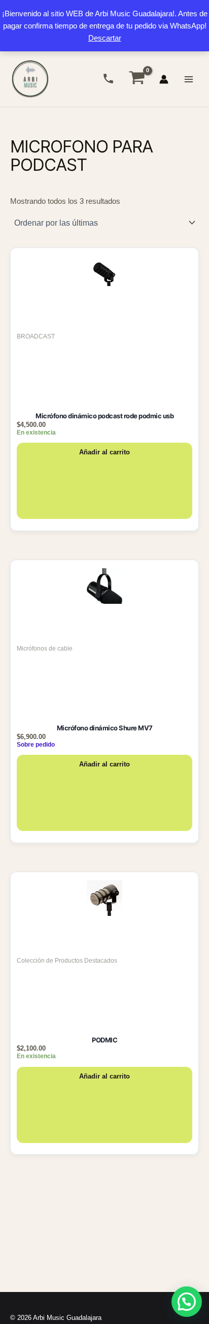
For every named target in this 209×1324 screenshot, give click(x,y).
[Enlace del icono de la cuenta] (163, 79)
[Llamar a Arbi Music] (108, 78)
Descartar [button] (104, 38)
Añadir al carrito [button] (104, 452)
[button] (186, 1301)
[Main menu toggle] (189, 79)
